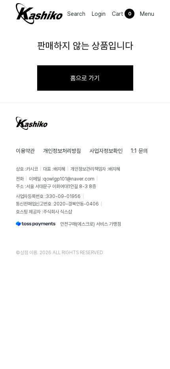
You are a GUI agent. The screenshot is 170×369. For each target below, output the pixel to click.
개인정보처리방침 (62, 150)
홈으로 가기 (85, 78)
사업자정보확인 (106, 150)
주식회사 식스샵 (57, 211)
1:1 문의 (139, 150)
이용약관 (25, 150)
